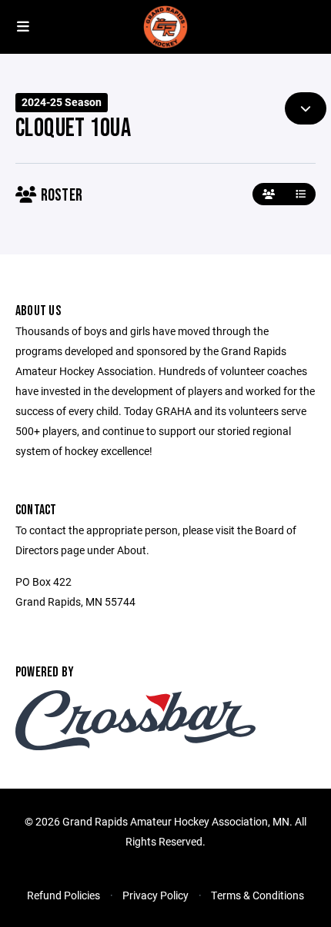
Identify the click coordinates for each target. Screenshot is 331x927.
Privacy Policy (155, 895)
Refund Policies (63, 895)
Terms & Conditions (257, 895)
